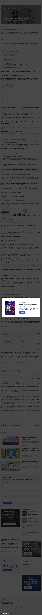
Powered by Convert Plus (5, 613)
